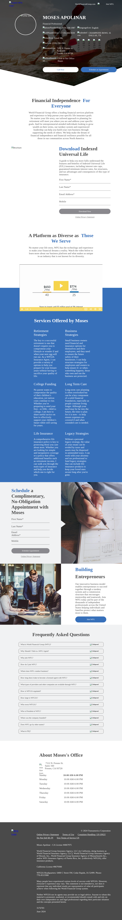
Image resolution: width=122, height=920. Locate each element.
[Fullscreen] (100, 309)
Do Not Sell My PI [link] (45, 838)
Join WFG (91, 619)
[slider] (56, 309)
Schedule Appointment (30, 551)
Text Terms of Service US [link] (68, 838)
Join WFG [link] (110, 4)
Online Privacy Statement (84, 217)
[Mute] (90, 309)
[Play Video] (22, 309)
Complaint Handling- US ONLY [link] (92, 834)
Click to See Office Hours (66, 59)
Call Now (60, 70)
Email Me (58, 38)
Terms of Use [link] (68, 834)
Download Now (85, 211)
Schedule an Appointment (98, 70)
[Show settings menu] (95, 309)
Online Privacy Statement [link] (48, 834)
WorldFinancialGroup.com (85, 4)
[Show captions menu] (85, 309)
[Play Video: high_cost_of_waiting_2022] (61, 286)
